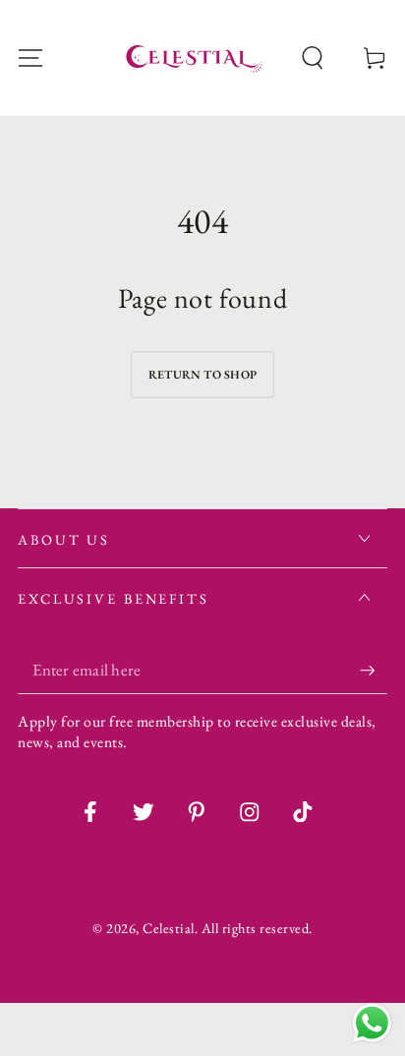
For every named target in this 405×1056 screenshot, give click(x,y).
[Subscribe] (373, 670)
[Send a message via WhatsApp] (372, 1023)
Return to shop (202, 374)
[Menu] (30, 58)
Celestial (169, 927)
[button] (312, 58)
